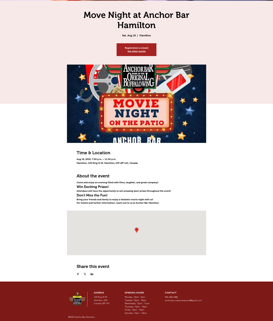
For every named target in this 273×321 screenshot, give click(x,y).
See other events (137, 51)
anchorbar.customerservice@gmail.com (183, 300)
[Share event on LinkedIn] (92, 274)
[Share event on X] (85, 274)
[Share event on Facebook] (78, 274)
